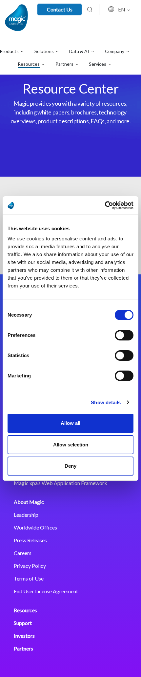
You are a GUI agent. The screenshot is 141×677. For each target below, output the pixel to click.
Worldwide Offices (35, 527)
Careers (22, 553)
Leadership (26, 515)
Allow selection (70, 444)
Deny (70, 466)
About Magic (29, 502)
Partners (23, 648)
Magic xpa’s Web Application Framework (60, 483)
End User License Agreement (46, 591)
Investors (24, 636)
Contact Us (59, 9)
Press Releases (30, 540)
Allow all (70, 423)
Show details (106, 402)
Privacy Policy (30, 566)
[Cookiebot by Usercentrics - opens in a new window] (104, 205)
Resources (25, 610)
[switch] (124, 335)
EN (122, 9)
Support (23, 623)
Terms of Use (29, 578)
